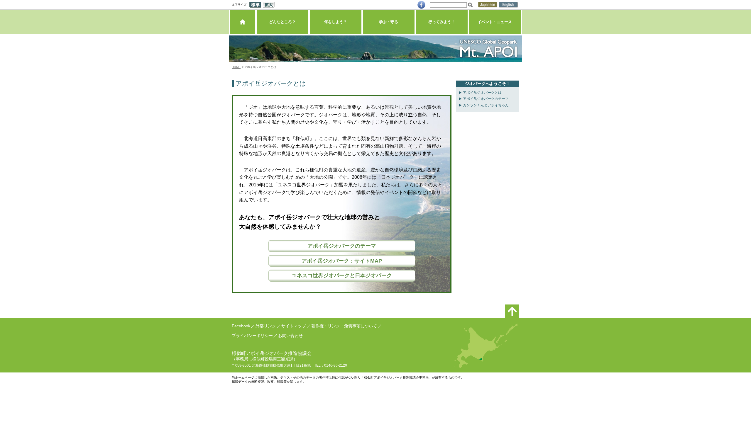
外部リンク (266, 326)
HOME (236, 67)
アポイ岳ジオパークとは (482, 93)
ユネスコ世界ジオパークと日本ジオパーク (342, 275)
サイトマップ (293, 326)
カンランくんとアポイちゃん (486, 105)
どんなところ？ (282, 22)
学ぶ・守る (388, 22)
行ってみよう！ (441, 22)
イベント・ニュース (495, 22)
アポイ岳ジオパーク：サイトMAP (342, 261)
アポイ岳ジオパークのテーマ (341, 246)
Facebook (241, 326)
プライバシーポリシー (252, 335)
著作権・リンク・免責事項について (344, 326)
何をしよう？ (335, 22)
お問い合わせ (290, 335)
